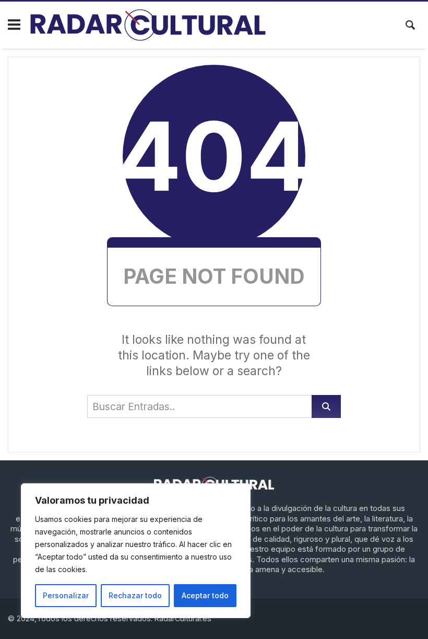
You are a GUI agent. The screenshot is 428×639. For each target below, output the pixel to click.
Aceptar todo (205, 595)
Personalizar (66, 595)
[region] (136, 550)
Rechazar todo (135, 595)
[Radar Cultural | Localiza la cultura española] (148, 25)
